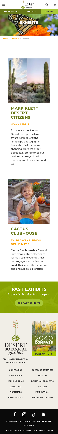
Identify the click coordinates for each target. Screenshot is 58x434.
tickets (31, 12)
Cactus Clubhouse (24, 231)
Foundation (42, 392)
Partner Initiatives (42, 397)
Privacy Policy (13, 430)
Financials (16, 392)
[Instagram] (24, 415)
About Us (15, 387)
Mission (42, 375)
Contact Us (15, 370)
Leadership (15, 375)
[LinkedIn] (43, 415)
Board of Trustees (42, 370)
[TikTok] (34, 415)
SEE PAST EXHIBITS (29, 303)
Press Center (15, 397)
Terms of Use (46, 430)
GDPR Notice (30, 430)
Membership (11, 12)
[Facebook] (14, 415)
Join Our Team (16, 381)
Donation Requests (42, 381)
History (42, 387)
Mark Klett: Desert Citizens (25, 113)
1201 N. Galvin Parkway (15, 359)
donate (49, 12)
